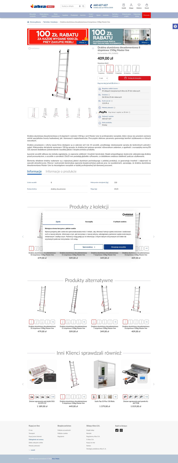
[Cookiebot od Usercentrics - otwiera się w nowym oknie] (124, 214)
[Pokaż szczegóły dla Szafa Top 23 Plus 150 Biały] (97, 374)
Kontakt (88, 433)
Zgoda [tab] (58, 222)
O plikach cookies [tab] (119, 222)
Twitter (121, 430)
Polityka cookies (63, 433)
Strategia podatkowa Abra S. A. (96, 449)
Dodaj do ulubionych (93, 48)
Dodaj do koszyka (134, 78)
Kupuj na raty (90, 442)
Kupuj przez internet (35, 436)
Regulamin (61, 436)
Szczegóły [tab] (89, 222)
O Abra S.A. (90, 439)
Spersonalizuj (88, 247)
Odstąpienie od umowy (36, 439)
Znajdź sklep (90, 430)
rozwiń (33, 450)
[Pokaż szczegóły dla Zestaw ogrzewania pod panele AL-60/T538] (129, 374)
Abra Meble (55, 458)
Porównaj (35, 48)
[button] (175, 26)
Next (96, 112)
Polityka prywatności (64, 430)
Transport (32, 433)
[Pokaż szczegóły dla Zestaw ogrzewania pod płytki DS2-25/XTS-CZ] (35, 374)
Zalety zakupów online (36, 442)
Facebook (117, 430)
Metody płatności (34, 446)
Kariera (88, 446)
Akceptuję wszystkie (118, 247)
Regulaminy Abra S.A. (93, 436)
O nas (30, 430)
